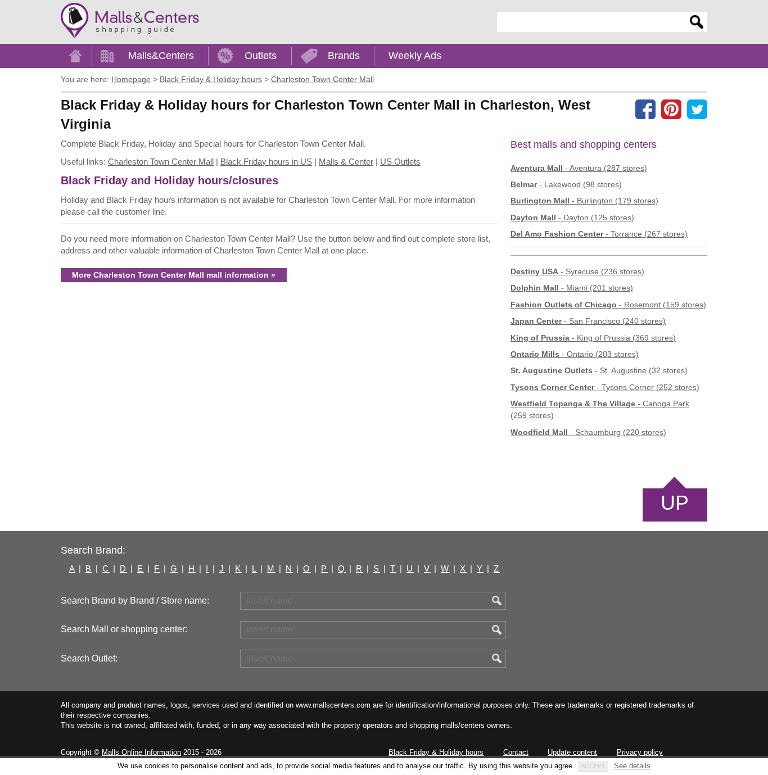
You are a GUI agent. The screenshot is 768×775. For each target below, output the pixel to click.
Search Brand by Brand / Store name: (135, 600)
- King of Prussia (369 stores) (593, 337)
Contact (515, 752)
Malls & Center (346, 161)
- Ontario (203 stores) (575, 354)
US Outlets (400, 161)
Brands (344, 55)
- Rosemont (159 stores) (608, 304)
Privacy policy (640, 752)
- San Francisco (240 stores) (588, 320)
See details (632, 766)
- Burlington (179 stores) (584, 200)
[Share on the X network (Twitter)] (697, 109)
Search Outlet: (89, 658)
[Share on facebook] (645, 109)
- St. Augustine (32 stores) (599, 370)
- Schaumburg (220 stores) (588, 432)
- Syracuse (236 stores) (577, 271)
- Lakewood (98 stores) (566, 184)
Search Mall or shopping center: (124, 629)
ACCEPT (593, 766)
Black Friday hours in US (266, 161)
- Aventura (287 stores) (579, 168)
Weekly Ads (414, 55)
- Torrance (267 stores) (599, 233)
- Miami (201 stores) (572, 287)
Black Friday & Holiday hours (436, 752)
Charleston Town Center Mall (161, 161)
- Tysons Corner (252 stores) (605, 387)
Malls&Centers (161, 55)
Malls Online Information (141, 752)
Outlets (261, 55)
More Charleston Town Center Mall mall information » (173, 274)
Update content (572, 752)
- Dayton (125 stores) (572, 217)
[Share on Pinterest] (671, 109)
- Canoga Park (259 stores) (600, 409)
